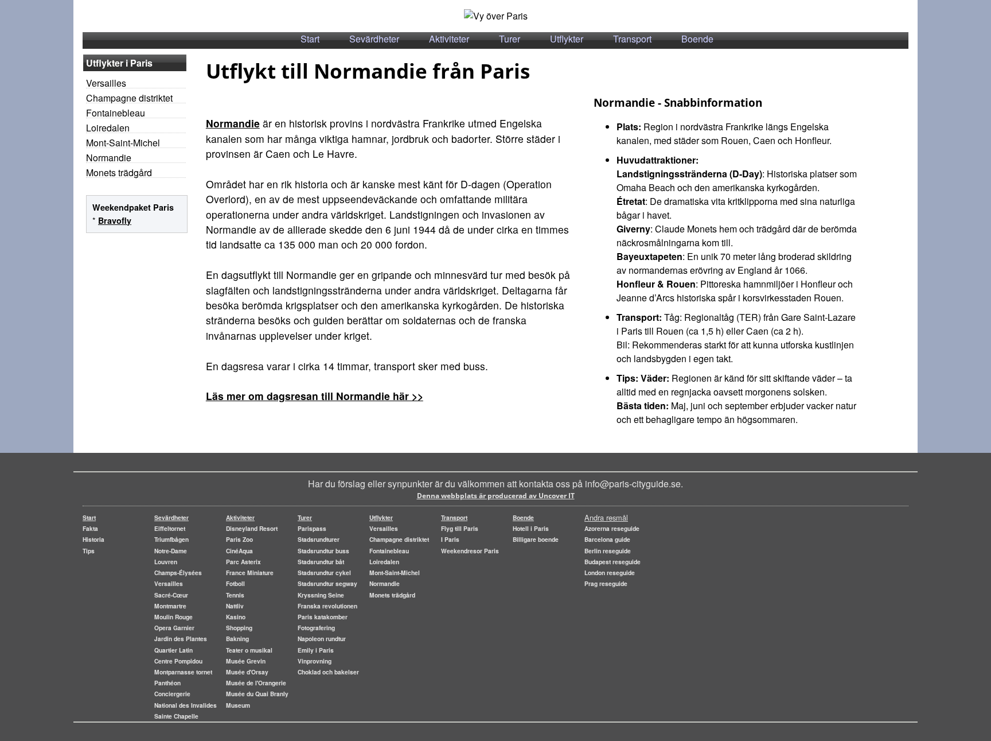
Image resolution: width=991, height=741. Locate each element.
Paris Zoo (239, 539)
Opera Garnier (174, 627)
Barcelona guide (607, 539)
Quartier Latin (173, 650)
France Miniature (250, 572)
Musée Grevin (246, 661)
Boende (697, 38)
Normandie (108, 157)
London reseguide (609, 572)
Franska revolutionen (327, 606)
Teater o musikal (249, 650)
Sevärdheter (374, 38)
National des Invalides (185, 705)
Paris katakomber (323, 616)
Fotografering (316, 627)
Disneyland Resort (252, 528)
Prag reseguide (605, 583)
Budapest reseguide (612, 561)
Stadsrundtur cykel (324, 572)
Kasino (235, 616)
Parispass (312, 528)
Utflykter (566, 38)
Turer (509, 38)
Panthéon (167, 682)
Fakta (90, 528)
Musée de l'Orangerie (256, 682)
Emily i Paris (316, 650)
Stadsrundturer (319, 539)
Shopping (239, 627)
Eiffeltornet (169, 528)
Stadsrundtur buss (323, 550)
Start (310, 38)
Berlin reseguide (607, 550)
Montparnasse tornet (183, 672)
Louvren (165, 561)
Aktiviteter (449, 38)
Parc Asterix (243, 561)
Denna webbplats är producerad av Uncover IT (496, 496)
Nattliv (235, 606)
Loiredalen (108, 127)
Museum (238, 705)
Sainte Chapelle (176, 716)
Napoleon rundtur (322, 638)
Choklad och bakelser (328, 672)
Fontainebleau (115, 112)
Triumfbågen (171, 539)
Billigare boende (536, 539)
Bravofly (114, 220)
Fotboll (235, 583)
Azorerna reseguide (611, 528)
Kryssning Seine (321, 595)
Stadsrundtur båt (321, 561)
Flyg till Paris (459, 528)
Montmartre (170, 606)
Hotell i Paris (531, 528)
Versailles (106, 83)
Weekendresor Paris (470, 550)
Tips (89, 550)
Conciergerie (172, 693)
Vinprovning (314, 661)
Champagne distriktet (129, 97)
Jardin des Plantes (180, 638)
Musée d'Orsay (247, 672)
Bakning (237, 638)
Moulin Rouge (173, 616)
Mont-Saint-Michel (123, 142)
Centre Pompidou (178, 661)
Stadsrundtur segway (327, 583)
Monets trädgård (119, 172)
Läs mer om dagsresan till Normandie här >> (314, 396)
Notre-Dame (170, 550)
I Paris (450, 539)
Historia (93, 539)
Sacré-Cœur (171, 595)
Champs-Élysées (178, 572)
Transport (632, 38)
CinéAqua (239, 550)
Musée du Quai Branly (257, 693)
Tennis (235, 595)
